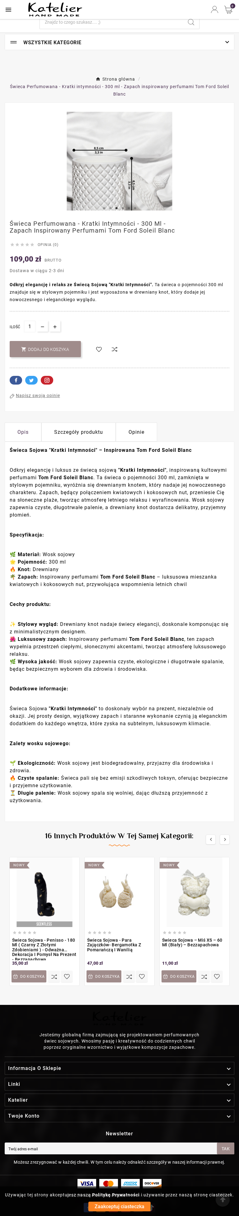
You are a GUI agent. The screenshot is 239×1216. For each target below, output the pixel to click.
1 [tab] (104, 208)
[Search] (191, 22)
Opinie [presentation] (136, 432)
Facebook (16, 380)
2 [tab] (110, 208)
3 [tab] (116, 208)
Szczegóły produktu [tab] (78, 432)
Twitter (31, 380)
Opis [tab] (23, 432)
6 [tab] (135, 208)
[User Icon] (214, 9)
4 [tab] (123, 208)
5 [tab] (129, 208)
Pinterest (47, 380)
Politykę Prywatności (116, 1194)
